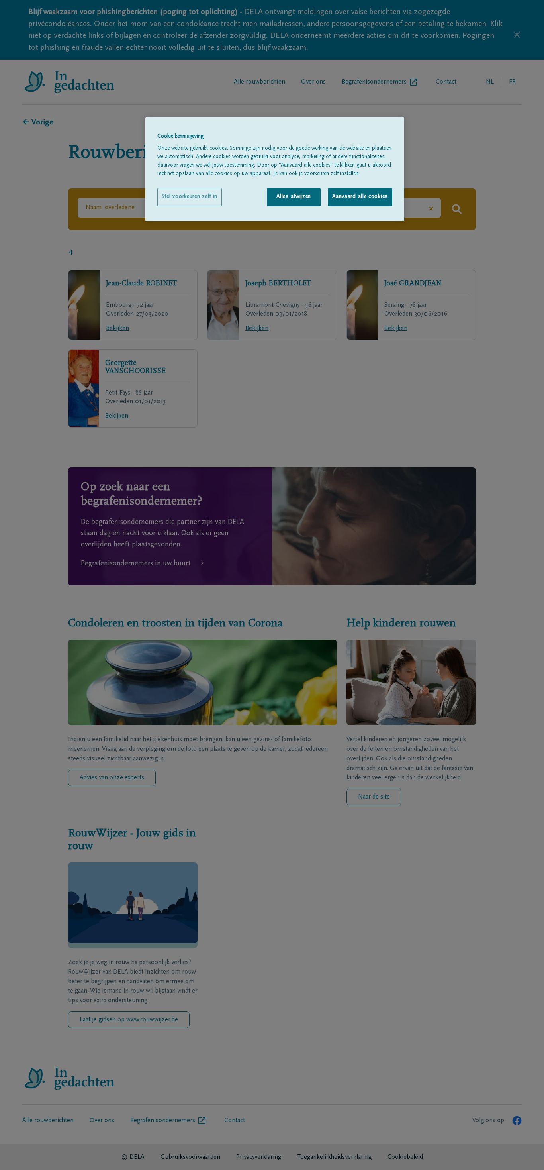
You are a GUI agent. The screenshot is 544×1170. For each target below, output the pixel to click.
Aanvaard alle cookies (360, 197)
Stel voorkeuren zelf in (189, 197)
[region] (274, 169)
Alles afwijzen (293, 197)
